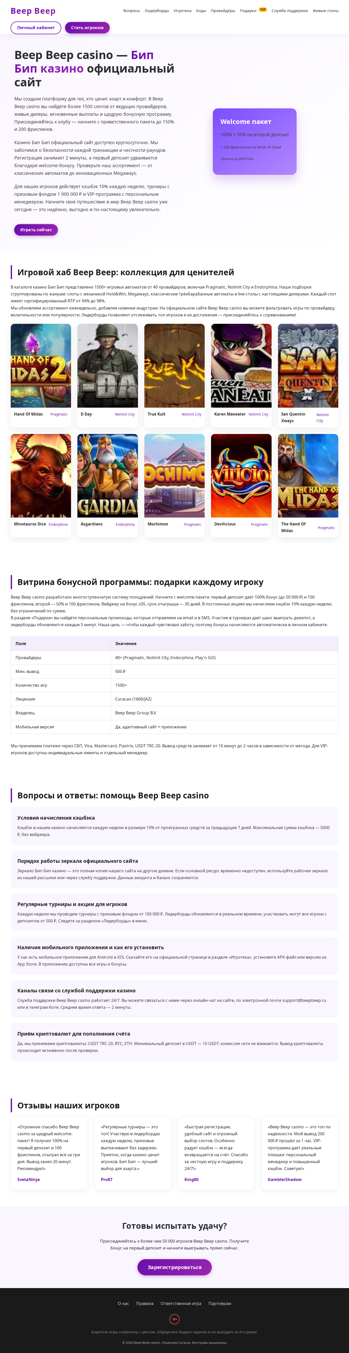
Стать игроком (87, 28)
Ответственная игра (181, 1303)
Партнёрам (219, 1303)
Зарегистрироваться (174, 1267)
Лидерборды (157, 10)
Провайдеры (223, 10)
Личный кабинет (36, 27)
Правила (145, 1303)
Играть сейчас (36, 230)
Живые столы (326, 10)
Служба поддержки (290, 10)
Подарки (252, 10)
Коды (201, 10)
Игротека (183, 10)
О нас (123, 1303)
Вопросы (131, 10)
